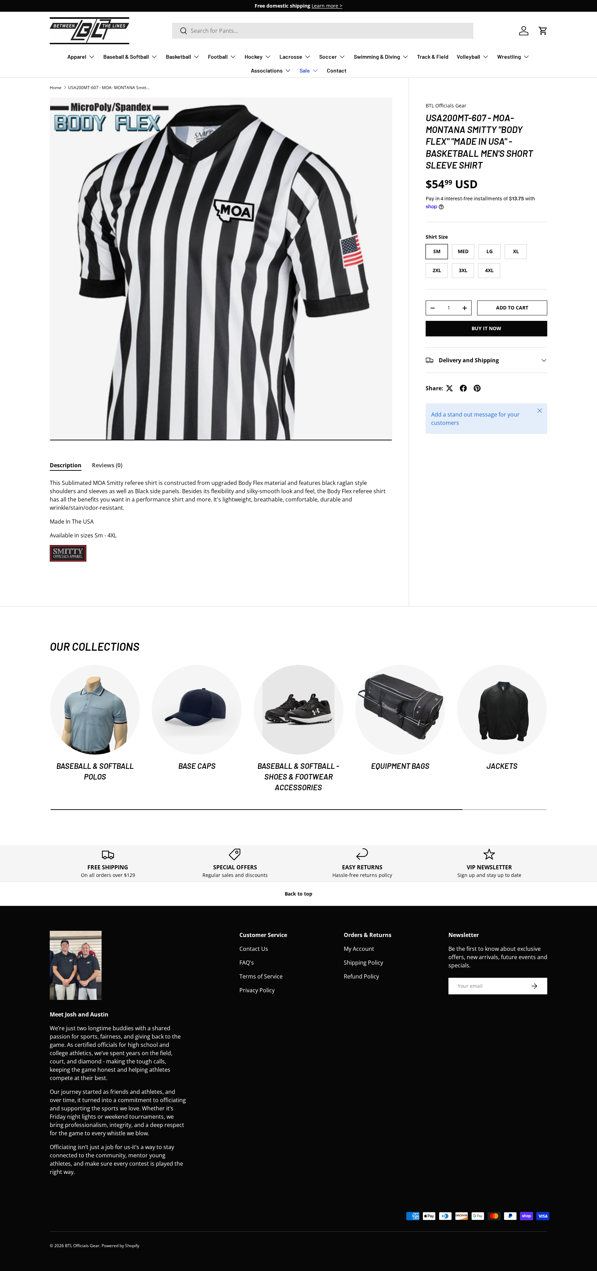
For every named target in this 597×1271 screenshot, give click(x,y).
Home (55, 87)
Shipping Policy (363, 962)
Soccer (328, 56)
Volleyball (468, 56)
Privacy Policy (257, 990)
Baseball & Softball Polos (95, 771)
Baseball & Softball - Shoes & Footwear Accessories (298, 776)
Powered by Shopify (120, 1246)
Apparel (76, 56)
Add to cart (512, 307)
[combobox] (322, 31)
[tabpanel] (221, 527)
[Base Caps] (196, 710)
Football (218, 56)
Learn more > (327, 5)
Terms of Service (261, 976)
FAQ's (246, 962)
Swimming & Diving (377, 56)
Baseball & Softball (126, 56)
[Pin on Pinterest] (477, 388)
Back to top (298, 893)
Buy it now (486, 328)
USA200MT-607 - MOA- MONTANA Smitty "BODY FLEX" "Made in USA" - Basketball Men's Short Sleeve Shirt (109, 87)
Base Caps (197, 765)
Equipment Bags (400, 765)
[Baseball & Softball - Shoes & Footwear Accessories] (298, 710)
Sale (305, 70)
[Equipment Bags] (400, 710)
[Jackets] (502, 710)
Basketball (178, 56)
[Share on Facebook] (463, 388)
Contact (337, 70)
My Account (359, 949)
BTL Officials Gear (446, 105)
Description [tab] (66, 465)
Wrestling (509, 56)
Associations (267, 70)
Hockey (254, 56)
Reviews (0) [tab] (107, 465)
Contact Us (253, 949)
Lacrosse (290, 56)
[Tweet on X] (449, 388)
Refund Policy (361, 976)
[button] (543, 30)
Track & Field (432, 56)
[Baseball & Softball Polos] (95, 710)
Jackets (502, 765)
